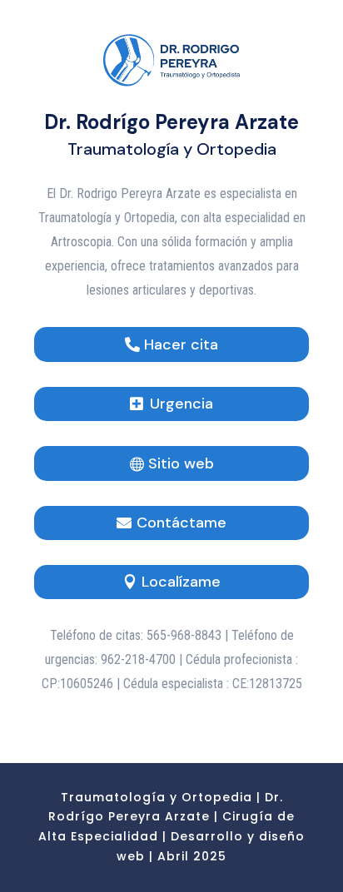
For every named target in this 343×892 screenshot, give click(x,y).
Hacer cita (181, 344)
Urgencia (181, 404)
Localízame (181, 582)
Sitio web (181, 463)
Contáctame (181, 523)
